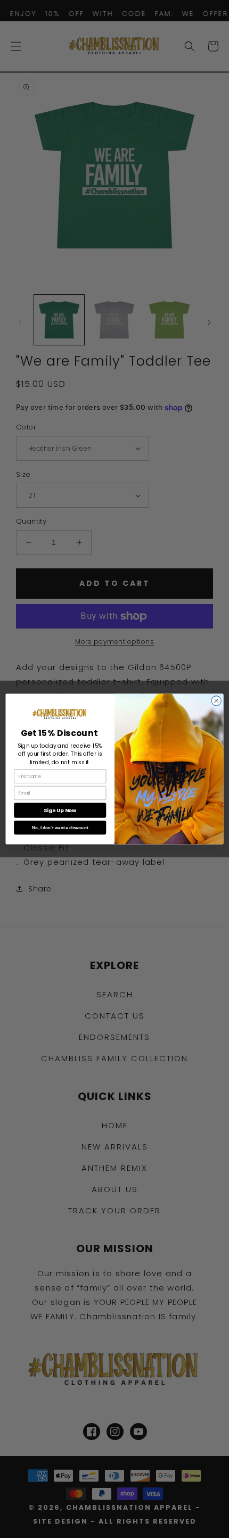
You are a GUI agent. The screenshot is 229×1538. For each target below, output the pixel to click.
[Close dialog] (216, 701)
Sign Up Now (60, 810)
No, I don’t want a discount (60, 827)
